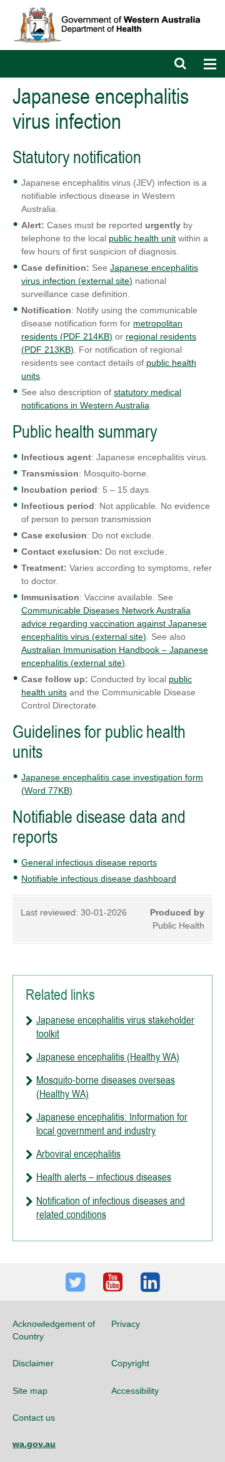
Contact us (33, 1418)
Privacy (125, 1324)
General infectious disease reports (89, 862)
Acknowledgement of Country (53, 1330)
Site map (30, 1391)
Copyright (130, 1363)
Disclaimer (33, 1363)
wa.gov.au (34, 1444)
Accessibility (135, 1391)
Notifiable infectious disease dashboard (98, 879)
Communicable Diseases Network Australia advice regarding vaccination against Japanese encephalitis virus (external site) (114, 623)
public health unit (142, 238)
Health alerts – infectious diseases (103, 1177)
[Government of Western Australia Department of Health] (112, 6)
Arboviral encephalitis (78, 1153)
